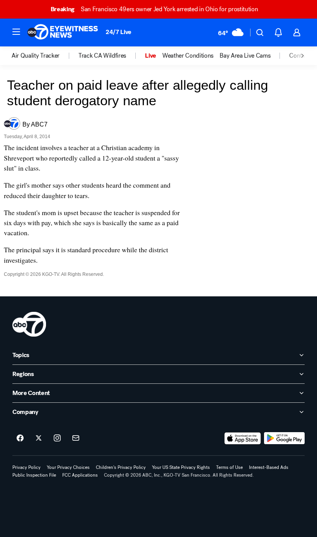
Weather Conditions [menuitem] (187, 55)
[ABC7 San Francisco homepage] (62, 32)
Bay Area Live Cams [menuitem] (245, 55)
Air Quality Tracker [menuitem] (36, 55)
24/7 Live (118, 32)
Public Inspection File (34, 475)
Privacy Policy (26, 467)
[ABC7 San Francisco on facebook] (20, 438)
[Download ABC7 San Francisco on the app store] (242, 438)
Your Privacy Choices (68, 467)
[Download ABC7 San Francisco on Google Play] (284, 438)
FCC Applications (80, 475)
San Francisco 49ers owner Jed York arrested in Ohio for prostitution (154, 9)
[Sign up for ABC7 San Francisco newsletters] (76, 438)
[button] (16, 31)
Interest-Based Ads (268, 467)
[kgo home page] (29, 324)
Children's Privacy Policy (121, 467)
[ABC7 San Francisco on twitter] (38, 438)
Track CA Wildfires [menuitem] (102, 55)
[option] (45, 55)
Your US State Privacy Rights (181, 467)
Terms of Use (229, 467)
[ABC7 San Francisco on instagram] (57, 438)
